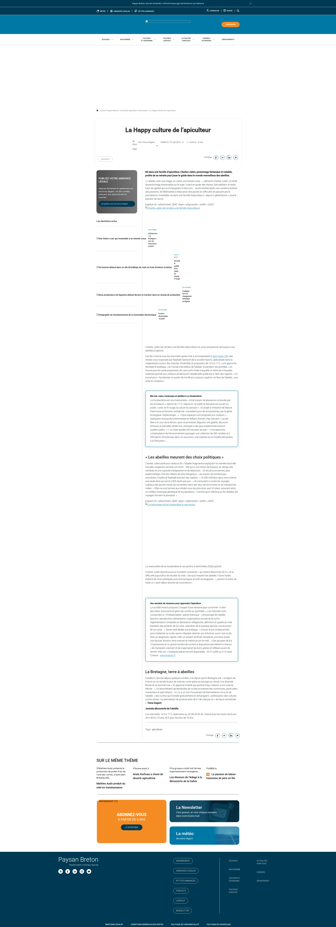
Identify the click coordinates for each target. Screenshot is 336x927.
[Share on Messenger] (222, 157)
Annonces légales (186, 871)
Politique (167, 39)
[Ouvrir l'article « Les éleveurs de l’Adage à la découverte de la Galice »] (186, 770)
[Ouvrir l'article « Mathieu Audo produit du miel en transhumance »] (113, 773)
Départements (228, 39)
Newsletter (182, 910)
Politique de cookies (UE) (219, 924)
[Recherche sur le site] (238, 11)
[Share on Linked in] (229, 157)
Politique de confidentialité (185, 924)
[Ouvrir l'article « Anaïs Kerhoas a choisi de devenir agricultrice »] (141, 768)
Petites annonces (185, 880)
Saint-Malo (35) (220, 356)
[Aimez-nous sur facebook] (67, 871)
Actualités (186, 39)
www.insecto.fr (167, 655)
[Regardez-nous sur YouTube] (89, 871)
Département (263, 881)
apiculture (105, 159)
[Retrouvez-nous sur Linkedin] (74, 871)
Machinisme (125, 39)
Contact (180, 900)
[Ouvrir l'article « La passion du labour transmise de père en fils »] (211, 768)
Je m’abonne (131, 827)
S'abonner (230, 24)
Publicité (181, 890)
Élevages (105, 39)
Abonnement (183, 861)
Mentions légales (114, 924)
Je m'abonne (198, 3)
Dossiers (206, 39)
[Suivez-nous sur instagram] (82, 871)
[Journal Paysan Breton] (168, 24)
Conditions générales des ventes (147, 924)
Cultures (147, 39)
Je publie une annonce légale (114, 204)
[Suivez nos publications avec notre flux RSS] (60, 871)
